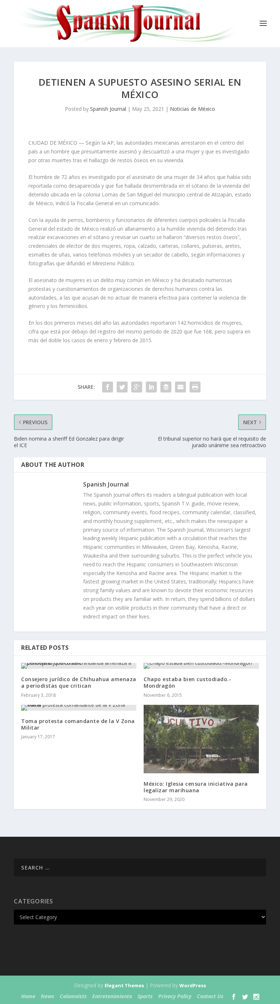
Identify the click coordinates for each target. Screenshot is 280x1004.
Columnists (73, 996)
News (47, 996)
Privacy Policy (174, 996)
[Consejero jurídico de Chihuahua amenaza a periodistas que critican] (78, 666)
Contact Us (210, 996)
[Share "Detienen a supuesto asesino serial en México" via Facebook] (107, 387)
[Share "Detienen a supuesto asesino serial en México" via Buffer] (166, 387)
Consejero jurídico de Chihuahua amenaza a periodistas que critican (78, 682)
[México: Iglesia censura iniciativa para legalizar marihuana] (201, 739)
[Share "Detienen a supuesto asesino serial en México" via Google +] (136, 387)
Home (28, 996)
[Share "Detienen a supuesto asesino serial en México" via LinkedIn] (151, 387)
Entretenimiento (112, 996)
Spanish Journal (108, 108)
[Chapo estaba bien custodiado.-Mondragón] (201, 666)
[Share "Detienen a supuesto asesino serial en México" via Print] (195, 387)
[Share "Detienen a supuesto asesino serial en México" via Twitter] (122, 387)
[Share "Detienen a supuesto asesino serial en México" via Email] (180, 387)
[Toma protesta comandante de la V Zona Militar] (78, 708)
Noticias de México (192, 108)
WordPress (192, 985)
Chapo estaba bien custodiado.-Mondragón (187, 682)
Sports (145, 996)
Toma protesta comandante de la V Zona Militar (78, 724)
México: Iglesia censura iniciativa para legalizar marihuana (196, 787)
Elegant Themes (124, 985)
